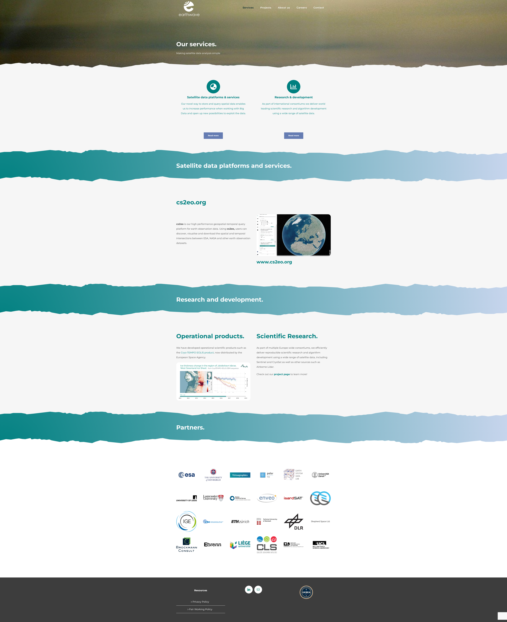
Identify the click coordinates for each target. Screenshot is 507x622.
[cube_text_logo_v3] (293, 469)
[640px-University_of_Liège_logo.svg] (240, 541)
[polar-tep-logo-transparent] (267, 470)
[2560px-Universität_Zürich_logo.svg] (320, 471)
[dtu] (267, 519)
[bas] (240, 497)
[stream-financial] (320, 492)
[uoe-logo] (213, 468)
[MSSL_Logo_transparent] (320, 539)
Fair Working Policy (200, 609)
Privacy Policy (201, 601)
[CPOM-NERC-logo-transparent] (293, 543)
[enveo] (267, 494)
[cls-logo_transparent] (267, 537)
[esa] (186, 471)
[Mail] (258, 589)
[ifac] (213, 520)
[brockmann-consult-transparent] (186, 535)
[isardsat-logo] (293, 496)
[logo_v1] (240, 473)
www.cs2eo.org (274, 261)
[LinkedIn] (249, 589)
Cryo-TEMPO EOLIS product (197, 352)
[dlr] (293, 514)
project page (282, 374)
